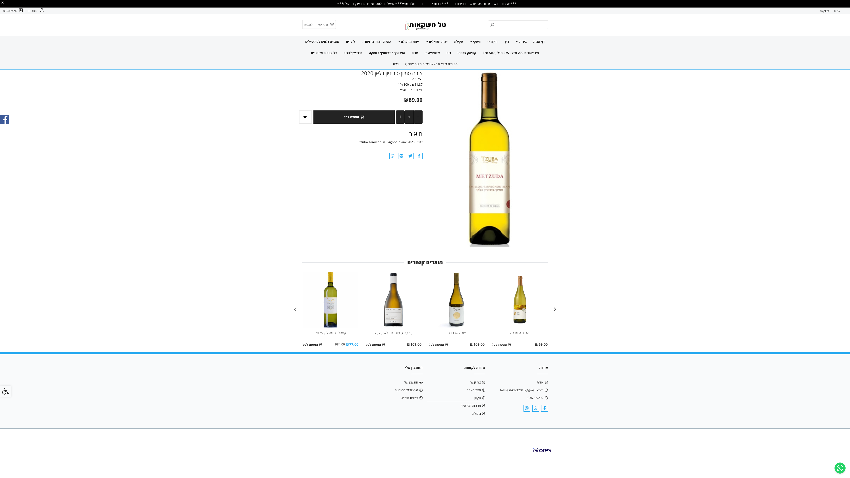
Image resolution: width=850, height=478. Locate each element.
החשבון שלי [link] (411, 382)
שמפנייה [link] (433, 53)
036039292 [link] (535, 398)
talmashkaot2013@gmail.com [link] (521, 390)
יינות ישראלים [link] (438, 41)
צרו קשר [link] (824, 11)
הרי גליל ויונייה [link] (519, 333)
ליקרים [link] (350, 41)
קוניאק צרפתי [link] (467, 53)
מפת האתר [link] (474, 390)
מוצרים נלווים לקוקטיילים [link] (322, 41)
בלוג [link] (396, 64)
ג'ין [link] (507, 41)
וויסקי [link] (476, 41)
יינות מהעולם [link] (409, 41)
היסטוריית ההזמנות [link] (406, 390)
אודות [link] (837, 11)
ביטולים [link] (476, 413)
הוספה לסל (351, 117)
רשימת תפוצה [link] (409, 398)
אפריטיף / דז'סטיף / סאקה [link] (387, 53)
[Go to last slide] (554, 309)
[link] (840, 468)
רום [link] (448, 53)
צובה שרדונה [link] (457, 333)
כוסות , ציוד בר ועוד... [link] (376, 41)
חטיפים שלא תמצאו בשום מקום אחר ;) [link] (431, 64)
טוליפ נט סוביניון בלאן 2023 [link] (394, 333)
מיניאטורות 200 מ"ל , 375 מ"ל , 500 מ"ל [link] (511, 53)
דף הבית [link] (539, 41)
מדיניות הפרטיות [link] (471, 405)
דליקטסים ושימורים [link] (324, 53)
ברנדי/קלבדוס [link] (353, 53)
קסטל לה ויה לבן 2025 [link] (330, 333)
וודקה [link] (494, 41)
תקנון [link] (477, 398)
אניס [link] (415, 53)
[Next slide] (295, 309)
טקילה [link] (458, 41)
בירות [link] (522, 41)
